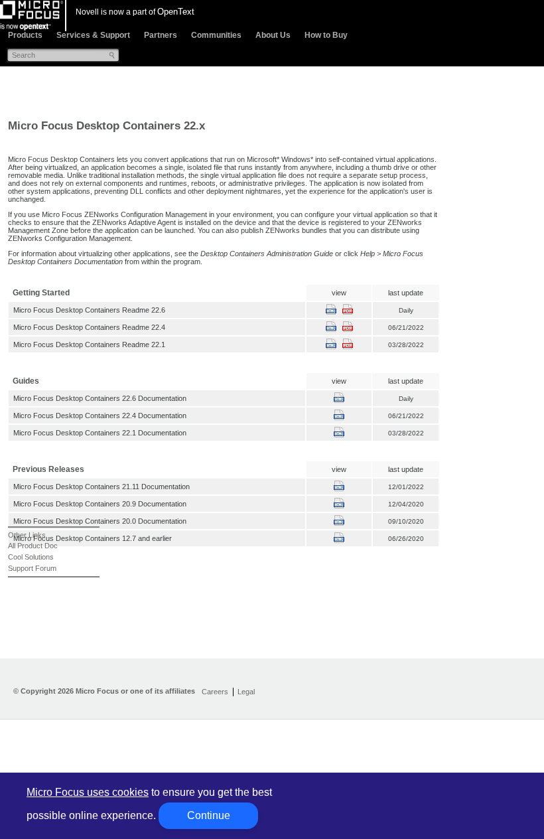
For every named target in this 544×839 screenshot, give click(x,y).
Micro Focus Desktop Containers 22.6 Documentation (99, 398)
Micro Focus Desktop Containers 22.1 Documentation (99, 433)
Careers (215, 692)
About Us (273, 35)
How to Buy (326, 35)
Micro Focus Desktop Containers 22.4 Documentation (99, 416)
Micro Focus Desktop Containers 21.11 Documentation (101, 487)
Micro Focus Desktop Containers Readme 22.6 (89, 310)
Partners (160, 35)
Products (25, 35)
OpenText (175, 12)
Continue (208, 815)
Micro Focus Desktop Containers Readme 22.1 (89, 344)
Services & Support (93, 35)
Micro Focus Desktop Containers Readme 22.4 (89, 327)
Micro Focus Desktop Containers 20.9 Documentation (99, 504)
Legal (246, 692)
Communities (216, 35)
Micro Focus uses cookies (88, 792)
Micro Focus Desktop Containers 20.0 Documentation (99, 521)
